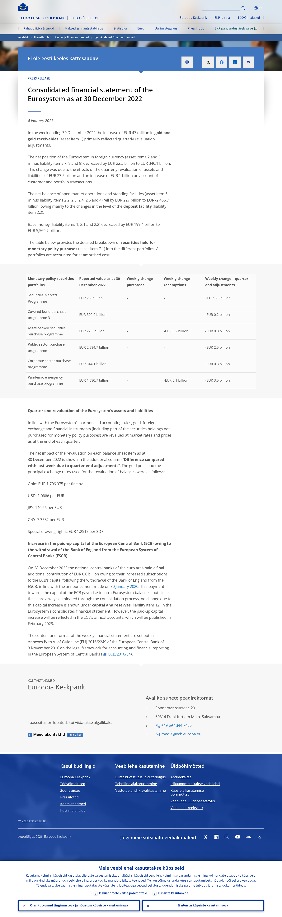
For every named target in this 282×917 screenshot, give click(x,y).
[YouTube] (237, 837)
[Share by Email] (248, 62)
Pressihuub (196, 28)
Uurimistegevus (166, 28)
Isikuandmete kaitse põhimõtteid (123, 893)
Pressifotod (69, 797)
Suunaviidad (70, 790)
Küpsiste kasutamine (173, 893)
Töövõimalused (249, 18)
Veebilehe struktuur (34, 821)
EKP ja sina (222, 18)
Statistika (120, 28)
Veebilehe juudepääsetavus (193, 801)
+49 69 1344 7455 (176, 726)
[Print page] (187, 62)
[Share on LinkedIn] (235, 62)
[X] (205, 837)
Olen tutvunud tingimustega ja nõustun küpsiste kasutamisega (79, 905)
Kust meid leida (72, 811)
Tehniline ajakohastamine (136, 784)
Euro (140, 28)
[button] (250, 8)
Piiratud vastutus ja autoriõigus (140, 777)
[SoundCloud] (248, 837)
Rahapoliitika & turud (38, 28)
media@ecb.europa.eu (181, 734)
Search (243, 8)
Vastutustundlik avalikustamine (140, 790)
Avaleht (23, 37)
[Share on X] (208, 62)
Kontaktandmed (73, 804)
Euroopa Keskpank (193, 18)
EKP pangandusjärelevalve (234, 28)
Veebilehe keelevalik (187, 808)
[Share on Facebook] (221, 62)
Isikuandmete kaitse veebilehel (195, 784)
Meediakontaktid (49, 735)
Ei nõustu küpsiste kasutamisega (202, 905)
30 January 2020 (124, 587)
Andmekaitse (181, 777)
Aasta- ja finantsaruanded (72, 37)
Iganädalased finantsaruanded (115, 37)
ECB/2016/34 (119, 654)
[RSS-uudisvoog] (259, 837)
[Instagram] (227, 837)
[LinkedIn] (216, 837)
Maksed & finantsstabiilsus (84, 28)
